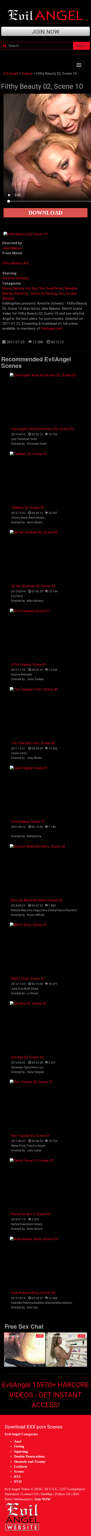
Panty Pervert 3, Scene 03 (31, 1214)
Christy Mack (19, 517)
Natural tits (22, 288)
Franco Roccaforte (68, 910)
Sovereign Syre (20, 1067)
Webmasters (23, 1499)
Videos (27, 73)
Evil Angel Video (17, 1489)
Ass (62, 293)
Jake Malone (12, 248)
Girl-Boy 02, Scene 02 (27, 1057)
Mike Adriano (64, 1302)
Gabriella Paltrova (22, 1302)
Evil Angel (11, 73)
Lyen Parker (18, 439)
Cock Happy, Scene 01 (28, 821)
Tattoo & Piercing (43, 293)
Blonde (7, 293)
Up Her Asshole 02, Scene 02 (33, 586)
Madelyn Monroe (44, 1302)
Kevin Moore (36, 517)
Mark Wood (31, 988)
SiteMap (46, 1494)
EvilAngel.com (51, 328)
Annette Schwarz (15, 278)
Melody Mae (18, 910)
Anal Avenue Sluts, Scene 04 (33, 1293)
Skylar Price (18, 1145)
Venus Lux (36, 1067)
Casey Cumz (19, 753)
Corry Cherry (48, 910)
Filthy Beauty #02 (15, 263)
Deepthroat (54, 288)
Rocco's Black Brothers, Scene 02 (37, 900)
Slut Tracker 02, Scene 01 (30, 1136)
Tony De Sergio (35, 1145)
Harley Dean (18, 1224)
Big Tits (38, 288)
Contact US (29, 1494)
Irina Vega (33, 910)
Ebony (6, 288)
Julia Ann (17, 988)
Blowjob (71, 288)
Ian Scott (31, 439)
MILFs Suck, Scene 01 (28, 978)
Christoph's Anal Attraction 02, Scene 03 (42, 429)
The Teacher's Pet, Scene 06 (33, 743)
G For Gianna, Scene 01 (29, 664)
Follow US (62, 1494)
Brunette (21, 293)
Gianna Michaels (21, 674)
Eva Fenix (17, 596)
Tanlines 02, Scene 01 (27, 508)
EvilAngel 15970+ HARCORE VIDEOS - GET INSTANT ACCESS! (45, 1395)
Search (81, 46)
